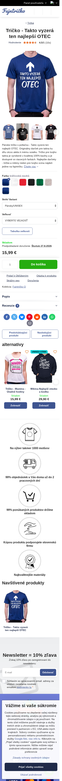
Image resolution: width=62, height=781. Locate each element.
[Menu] (55, 11)
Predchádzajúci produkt (18, 334)
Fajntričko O (19, 286)
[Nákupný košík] (47, 11)
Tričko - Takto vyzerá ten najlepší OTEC (15, 629)
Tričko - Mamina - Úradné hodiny (16, 390)
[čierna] (31, 182)
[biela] (14, 182)
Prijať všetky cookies (31, 767)
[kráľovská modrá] (5, 182)
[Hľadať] (38, 11)
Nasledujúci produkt (44, 334)
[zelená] (40, 182)
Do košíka (38, 264)
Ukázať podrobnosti (31, 774)
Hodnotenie (15, 42)
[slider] (30, 42)
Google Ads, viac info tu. (28, 738)
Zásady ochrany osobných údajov (31, 757)
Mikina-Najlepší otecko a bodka (43, 390)
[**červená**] (23, 182)
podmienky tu (24, 687)
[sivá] (48, 182)
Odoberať (48, 672)
